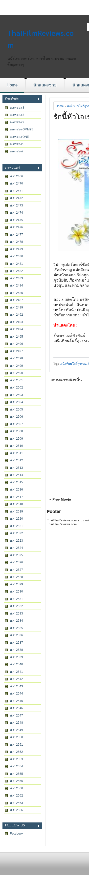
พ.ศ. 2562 (16, 795)
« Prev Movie (60, 499)
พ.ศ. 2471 (16, 191)
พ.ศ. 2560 (16, 788)
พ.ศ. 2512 (16, 460)
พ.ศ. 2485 (16, 293)
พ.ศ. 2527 (16, 570)
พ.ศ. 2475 (16, 220)
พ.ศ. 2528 (16, 577)
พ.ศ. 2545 (16, 701)
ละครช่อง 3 (17, 107)
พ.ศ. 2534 (16, 620)
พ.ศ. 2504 (16, 402)
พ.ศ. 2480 (16, 256)
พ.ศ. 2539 (16, 657)
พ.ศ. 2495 (16, 336)
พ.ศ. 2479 (16, 249)
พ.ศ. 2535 (16, 628)
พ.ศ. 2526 (16, 562)
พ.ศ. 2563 (16, 803)
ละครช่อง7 (16, 151)
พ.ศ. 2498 (16, 358)
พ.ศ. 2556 (16, 781)
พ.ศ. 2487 (16, 300)
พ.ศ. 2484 (16, 285)
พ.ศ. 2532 (16, 606)
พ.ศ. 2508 (16, 431)
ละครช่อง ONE (19, 137)
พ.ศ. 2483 (16, 278)
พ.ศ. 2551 (16, 744)
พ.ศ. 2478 (16, 242)
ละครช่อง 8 (17, 115)
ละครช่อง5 (16, 144)
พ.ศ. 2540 (16, 664)
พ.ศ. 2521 (16, 526)
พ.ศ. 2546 (16, 708)
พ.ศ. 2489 (16, 307)
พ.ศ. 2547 (16, 715)
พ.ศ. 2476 (16, 227)
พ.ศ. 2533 (16, 613)
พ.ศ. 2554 (16, 766)
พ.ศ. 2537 (16, 642)
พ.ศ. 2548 (16, 722)
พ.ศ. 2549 (16, 730)
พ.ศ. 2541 (16, 672)
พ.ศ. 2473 (16, 205)
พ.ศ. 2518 (16, 504)
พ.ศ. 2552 (16, 752)
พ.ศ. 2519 (16, 511)
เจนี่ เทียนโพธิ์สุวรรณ (73, 364)
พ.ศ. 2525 (16, 555)
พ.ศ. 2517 (16, 497)
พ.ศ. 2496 (16, 344)
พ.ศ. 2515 (16, 482)
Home (12, 85)
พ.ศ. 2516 (16, 489)
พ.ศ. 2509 (16, 438)
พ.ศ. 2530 (16, 591)
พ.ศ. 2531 (16, 599)
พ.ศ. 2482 (16, 271)
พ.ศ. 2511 (16, 453)
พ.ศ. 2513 (16, 468)
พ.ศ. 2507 (16, 424)
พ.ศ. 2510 (16, 446)
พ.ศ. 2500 (16, 373)
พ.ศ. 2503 (16, 395)
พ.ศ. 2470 (16, 183)
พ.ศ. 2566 (16, 810)
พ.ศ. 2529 (16, 584)
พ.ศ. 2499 (16, 366)
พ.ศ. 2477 (16, 234)
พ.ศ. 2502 (16, 387)
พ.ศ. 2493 (16, 322)
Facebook (16, 833)
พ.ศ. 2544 (16, 693)
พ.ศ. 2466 (16, 176)
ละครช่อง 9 (17, 122)
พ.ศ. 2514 (16, 475)
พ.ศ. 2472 (16, 198)
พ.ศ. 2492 (16, 314)
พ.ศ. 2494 (16, 329)
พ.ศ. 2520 (16, 518)
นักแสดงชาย (45, 85)
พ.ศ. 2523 (16, 540)
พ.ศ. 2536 (16, 635)
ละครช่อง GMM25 (21, 129)
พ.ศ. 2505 (16, 409)
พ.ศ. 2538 (16, 650)
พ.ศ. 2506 (16, 416)
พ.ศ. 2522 (16, 533)
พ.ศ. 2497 (16, 351)
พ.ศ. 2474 (16, 212)
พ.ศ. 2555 (16, 774)
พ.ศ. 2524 (16, 548)
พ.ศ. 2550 (16, 737)
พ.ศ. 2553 (16, 759)
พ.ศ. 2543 (16, 686)
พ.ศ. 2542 (16, 679)
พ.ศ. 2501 (16, 380)
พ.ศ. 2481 (16, 264)
